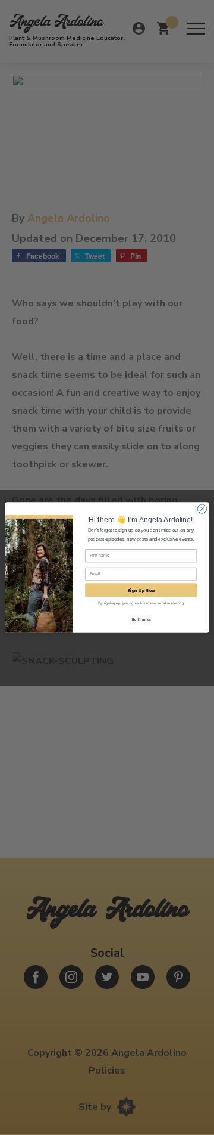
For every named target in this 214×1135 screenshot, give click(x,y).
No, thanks (141, 619)
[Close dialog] (201, 508)
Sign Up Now (141, 590)
